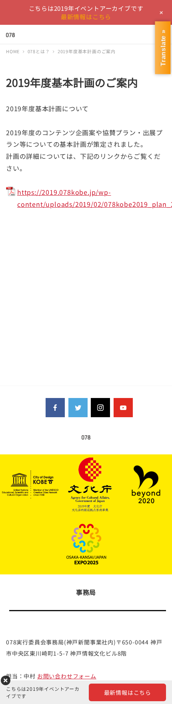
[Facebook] (55, 407)
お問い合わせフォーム (66, 676)
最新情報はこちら (86, 16)
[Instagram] (100, 407)
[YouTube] (123, 407)
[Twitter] (78, 407)
